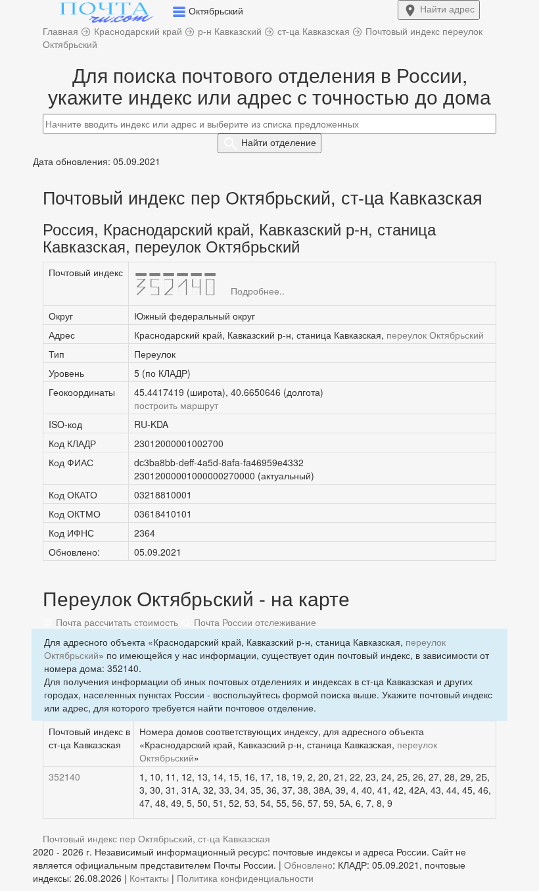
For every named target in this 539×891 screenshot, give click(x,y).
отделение (278, 142)
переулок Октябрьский (435, 334)
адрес (447, 8)
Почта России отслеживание (253, 622)
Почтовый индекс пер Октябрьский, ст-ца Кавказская (156, 838)
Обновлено (308, 864)
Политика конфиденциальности (245, 877)
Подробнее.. (258, 290)
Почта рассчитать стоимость (115, 622)
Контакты (149, 877)
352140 (64, 776)
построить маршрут (176, 405)
